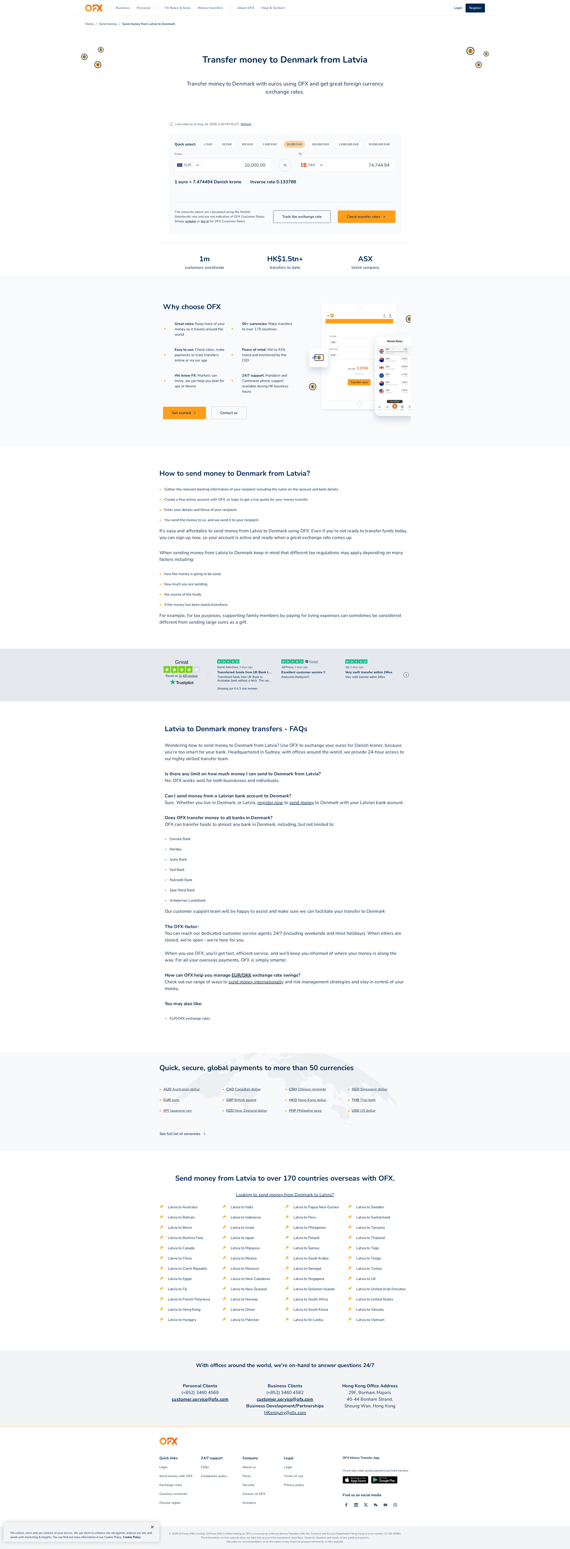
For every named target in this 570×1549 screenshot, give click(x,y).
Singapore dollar (369, 1089)
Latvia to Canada (181, 1248)
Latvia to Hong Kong (184, 1309)
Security (248, 1485)
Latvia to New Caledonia (250, 1278)
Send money (108, 24)
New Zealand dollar (246, 1110)
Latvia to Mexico (244, 1258)
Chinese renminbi (307, 1089)
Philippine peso (305, 1110)
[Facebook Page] (346, 1504)
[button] (208, 144)
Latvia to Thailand (370, 1237)
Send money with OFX (176, 1476)
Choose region (170, 1503)
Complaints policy (214, 1476)
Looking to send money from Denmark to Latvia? (285, 1195)
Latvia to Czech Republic (187, 1268)
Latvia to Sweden (370, 1207)
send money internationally (255, 982)
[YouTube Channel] (385, 1504)
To (300, 154)
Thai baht (364, 1100)
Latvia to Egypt (180, 1278)
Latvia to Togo (367, 1248)
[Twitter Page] (365, 1504)
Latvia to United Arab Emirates (381, 1289)
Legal (288, 1467)
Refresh (246, 124)
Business (123, 8)
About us (249, 1467)
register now (270, 803)
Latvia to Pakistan (245, 1319)
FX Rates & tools (178, 8)
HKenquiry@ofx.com (285, 1413)
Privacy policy (294, 1485)
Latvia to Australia (182, 1207)
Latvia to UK (366, 1278)
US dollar (364, 1110)
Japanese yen (177, 1110)
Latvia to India (242, 1207)
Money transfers (210, 8)
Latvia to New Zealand (249, 1289)
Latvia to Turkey (369, 1268)
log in (205, 221)
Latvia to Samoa (306, 1248)
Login (163, 1467)
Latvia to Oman (243, 1309)
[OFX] (93, 8)
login (235, 499)
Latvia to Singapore (308, 1278)
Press (246, 1476)
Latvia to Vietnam (370, 1319)
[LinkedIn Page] (356, 1504)
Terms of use (293, 1476)
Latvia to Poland (306, 1237)
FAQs (205, 1467)
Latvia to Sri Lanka (308, 1319)
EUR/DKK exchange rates (190, 1018)
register (190, 221)
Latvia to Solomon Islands (314, 1289)
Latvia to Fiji (177, 1289)
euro (171, 1100)
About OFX (245, 8)
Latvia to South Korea (310, 1309)
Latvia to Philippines (309, 1227)
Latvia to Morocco (245, 1268)
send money (301, 803)
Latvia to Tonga (368, 1258)
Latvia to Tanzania (370, 1227)
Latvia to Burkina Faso (185, 1237)
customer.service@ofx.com (200, 1399)
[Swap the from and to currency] (285, 165)
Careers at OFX (253, 1494)
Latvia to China (180, 1258)
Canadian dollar (243, 1089)
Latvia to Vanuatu (370, 1309)
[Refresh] (171, 124)
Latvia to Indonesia (246, 1217)
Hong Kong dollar (307, 1100)
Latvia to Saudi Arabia (310, 1258)
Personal (143, 8)
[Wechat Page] (375, 1504)
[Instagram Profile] (395, 1504)
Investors (249, 1503)
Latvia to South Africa (310, 1299)
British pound (241, 1100)
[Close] (152, 1527)
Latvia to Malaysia (245, 1248)
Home (89, 24)
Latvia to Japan (242, 1237)
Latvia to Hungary (182, 1319)
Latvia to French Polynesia (189, 1299)
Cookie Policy (132, 1537)
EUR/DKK (241, 975)
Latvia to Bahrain (181, 1217)
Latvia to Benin (180, 1227)
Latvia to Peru (304, 1217)
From (178, 154)
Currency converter (173, 1494)
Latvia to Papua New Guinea (316, 1207)
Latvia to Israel (242, 1227)
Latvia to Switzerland (373, 1217)
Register (475, 8)
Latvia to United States (374, 1299)
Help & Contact (273, 8)
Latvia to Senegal (307, 1268)
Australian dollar (181, 1089)
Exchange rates (170, 1485)
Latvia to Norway (244, 1299)
